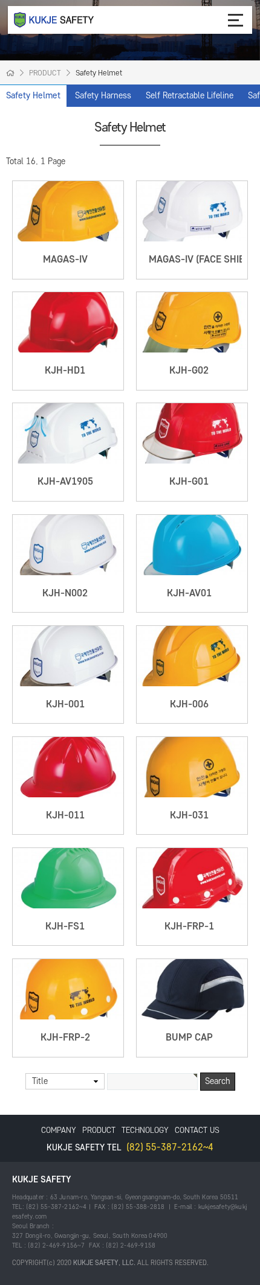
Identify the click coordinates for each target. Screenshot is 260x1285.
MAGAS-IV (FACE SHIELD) (204, 259)
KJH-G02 (189, 370)
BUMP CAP (189, 1037)
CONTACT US (197, 1130)
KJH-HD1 (65, 370)
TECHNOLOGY (145, 1130)
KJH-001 (65, 704)
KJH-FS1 (65, 926)
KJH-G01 (189, 481)
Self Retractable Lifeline (189, 95)
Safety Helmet (33, 95)
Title (40, 1081)
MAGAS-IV (65, 259)
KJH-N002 (65, 593)
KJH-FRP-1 (189, 926)
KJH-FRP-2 (65, 1037)
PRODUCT (98, 1130)
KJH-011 (65, 815)
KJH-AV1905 (65, 481)
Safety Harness (103, 95)
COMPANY (58, 1130)
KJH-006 (189, 704)
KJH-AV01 (189, 593)
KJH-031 (189, 815)
